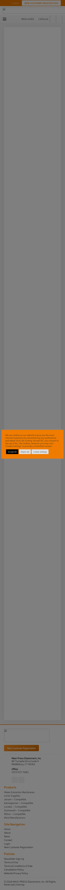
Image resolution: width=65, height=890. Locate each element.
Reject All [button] (25, 451)
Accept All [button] (12, 451)
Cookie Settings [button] (40, 451)
